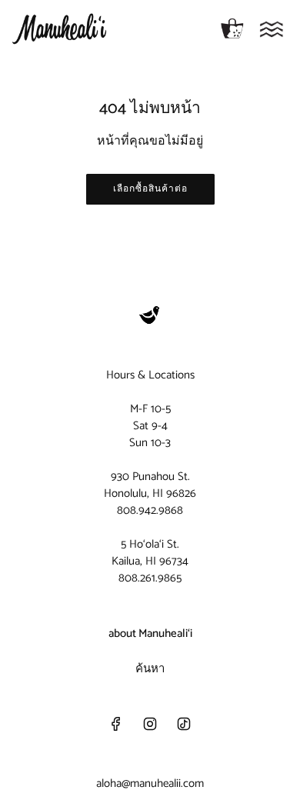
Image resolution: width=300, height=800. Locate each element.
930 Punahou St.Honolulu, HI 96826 (150, 485)
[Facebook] (116, 724)
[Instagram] (150, 724)
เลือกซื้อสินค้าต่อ (150, 189)
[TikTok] (184, 724)
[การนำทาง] (272, 29)
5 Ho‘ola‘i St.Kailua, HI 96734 (150, 553)
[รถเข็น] (232, 29)
